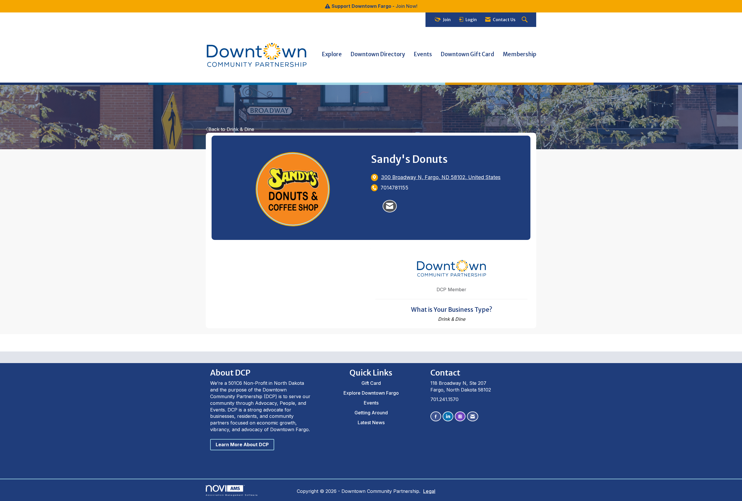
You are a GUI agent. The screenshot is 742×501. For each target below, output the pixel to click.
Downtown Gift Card (467, 54)
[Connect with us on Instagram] (460, 416)
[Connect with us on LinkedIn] (448, 416)
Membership (519, 54)
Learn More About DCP (242, 444)
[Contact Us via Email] (472, 416)
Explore (332, 54)
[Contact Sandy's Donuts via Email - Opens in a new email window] (390, 206)
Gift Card (371, 383)
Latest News (371, 422)
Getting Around (371, 413)
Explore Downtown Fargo (371, 393)
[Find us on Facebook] (435, 416)
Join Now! (406, 6)
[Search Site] (525, 19)
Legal (429, 491)
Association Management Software (232, 495)
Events (423, 54)
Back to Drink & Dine (231, 129)
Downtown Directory (377, 54)
